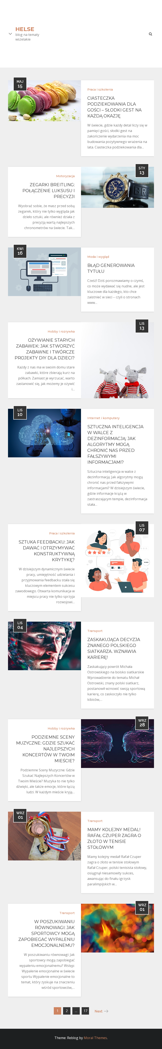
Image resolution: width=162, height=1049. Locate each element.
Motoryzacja (65, 176)
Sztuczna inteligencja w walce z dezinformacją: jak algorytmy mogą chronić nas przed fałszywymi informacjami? (115, 444)
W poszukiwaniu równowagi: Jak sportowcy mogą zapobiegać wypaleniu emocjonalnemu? (46, 933)
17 (85, 1010)
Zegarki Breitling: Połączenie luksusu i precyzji (48, 190)
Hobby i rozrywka (61, 331)
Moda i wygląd (98, 257)
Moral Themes (95, 1037)
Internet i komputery (103, 418)
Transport (95, 631)
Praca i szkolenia (100, 89)
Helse (24, 29)
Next (99, 1011)
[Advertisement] (93, 33)
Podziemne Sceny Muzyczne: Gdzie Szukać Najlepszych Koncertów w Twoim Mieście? (45, 749)
